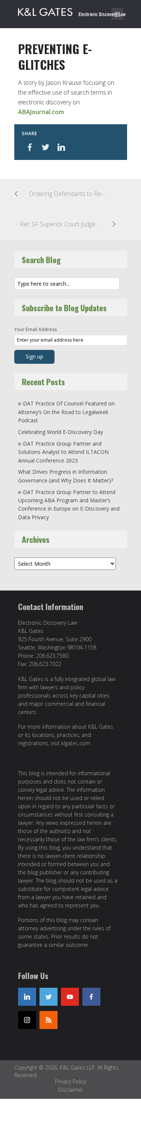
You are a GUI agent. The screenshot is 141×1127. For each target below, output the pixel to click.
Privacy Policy (70, 1081)
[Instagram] (27, 1020)
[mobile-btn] (117, 14)
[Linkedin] (27, 997)
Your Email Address (35, 329)
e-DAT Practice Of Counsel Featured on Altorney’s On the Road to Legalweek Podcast (66, 412)
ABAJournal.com (41, 112)
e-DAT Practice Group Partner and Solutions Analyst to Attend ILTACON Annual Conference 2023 (63, 452)
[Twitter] (48, 997)
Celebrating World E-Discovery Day (60, 431)
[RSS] (48, 1020)
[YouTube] (70, 997)
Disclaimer (70, 1089)
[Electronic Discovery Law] (72, 10)
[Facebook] (91, 997)
